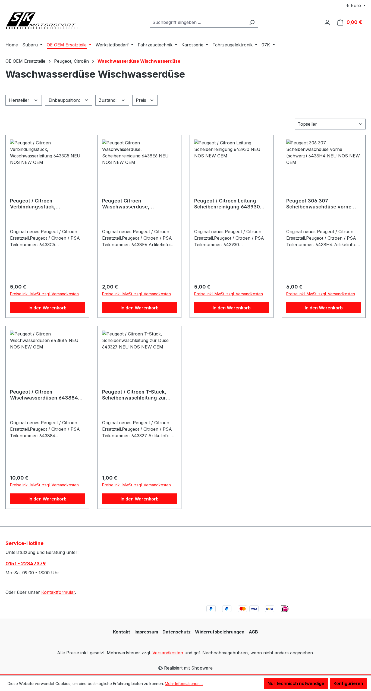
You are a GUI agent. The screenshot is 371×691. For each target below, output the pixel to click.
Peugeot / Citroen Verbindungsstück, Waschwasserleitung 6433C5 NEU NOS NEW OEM (45, 204)
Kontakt (121, 632)
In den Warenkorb (48, 307)
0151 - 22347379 (25, 563)
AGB (253, 632)
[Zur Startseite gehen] (46, 21)
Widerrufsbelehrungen (219, 632)
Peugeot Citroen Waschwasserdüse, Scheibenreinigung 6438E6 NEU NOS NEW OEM (135, 204)
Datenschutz (176, 632)
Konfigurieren (348, 683)
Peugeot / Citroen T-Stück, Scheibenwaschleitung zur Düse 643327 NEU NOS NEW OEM (136, 395)
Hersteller (20, 100)
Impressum (146, 632)
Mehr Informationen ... (184, 683)
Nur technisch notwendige (296, 683)
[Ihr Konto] (327, 22)
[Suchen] (252, 22)
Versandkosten (167, 652)
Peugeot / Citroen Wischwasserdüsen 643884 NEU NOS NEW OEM (44, 395)
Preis (141, 100)
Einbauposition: (65, 100)
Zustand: (108, 100)
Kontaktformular (58, 592)
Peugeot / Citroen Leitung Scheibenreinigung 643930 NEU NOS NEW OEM (227, 204)
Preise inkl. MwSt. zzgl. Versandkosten (44, 293)
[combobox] (198, 22)
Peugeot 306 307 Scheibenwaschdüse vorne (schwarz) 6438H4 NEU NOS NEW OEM (320, 204)
